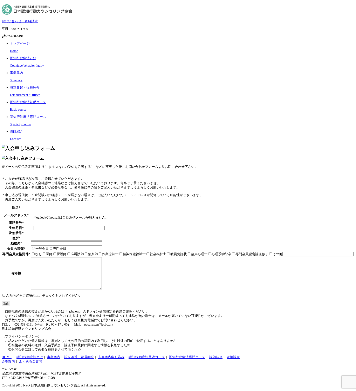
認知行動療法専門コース (187, 357)
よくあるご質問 (30, 361)
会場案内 (8, 361)
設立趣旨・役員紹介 (79, 357)
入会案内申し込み (111, 357)
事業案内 (53, 357)
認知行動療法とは (29, 357)
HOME (7, 357)
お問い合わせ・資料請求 (20, 21)
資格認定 (233, 357)
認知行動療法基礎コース (147, 357)
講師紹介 (215, 357)
